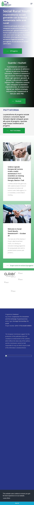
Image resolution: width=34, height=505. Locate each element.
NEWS (7, 145)
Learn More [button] (6, 498)
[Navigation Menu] (31, 4)
